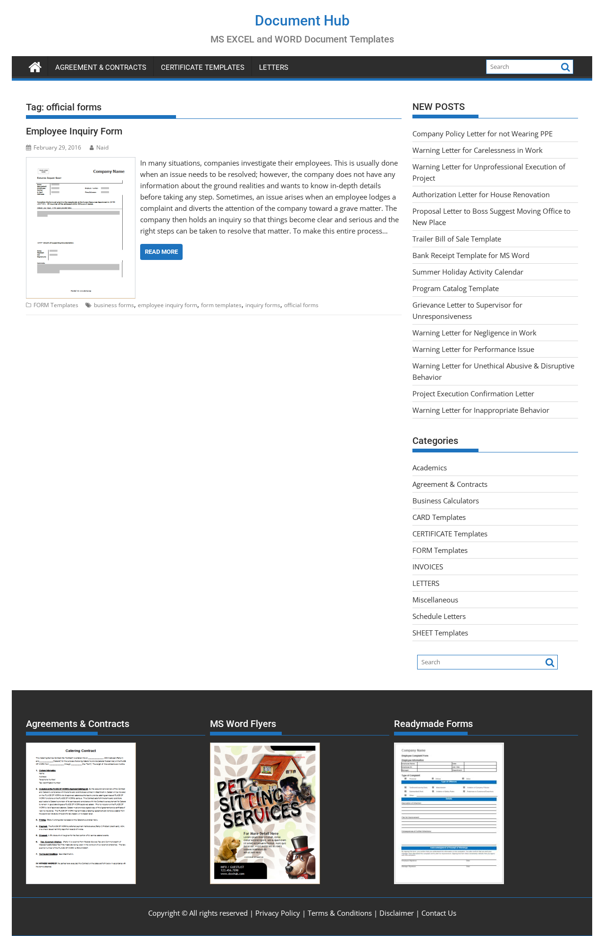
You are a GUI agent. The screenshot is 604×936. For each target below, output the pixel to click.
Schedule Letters (439, 616)
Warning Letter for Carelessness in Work (477, 150)
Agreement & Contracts (100, 67)
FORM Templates (56, 305)
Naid (102, 147)
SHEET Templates (440, 632)
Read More (161, 251)
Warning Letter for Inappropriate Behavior (480, 410)
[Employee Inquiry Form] (80, 162)
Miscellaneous (435, 599)
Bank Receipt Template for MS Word (470, 255)
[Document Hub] (35, 66)
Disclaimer (396, 913)
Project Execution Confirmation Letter (473, 393)
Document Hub (302, 20)
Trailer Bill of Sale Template (456, 238)
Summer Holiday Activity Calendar (467, 271)
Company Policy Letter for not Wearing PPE (482, 133)
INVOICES (427, 566)
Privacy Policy (277, 913)
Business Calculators (445, 500)
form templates (221, 305)
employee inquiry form (167, 305)
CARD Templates (439, 517)
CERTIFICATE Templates (202, 67)
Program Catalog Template (455, 288)
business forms (114, 305)
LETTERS (273, 67)
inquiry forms (262, 305)
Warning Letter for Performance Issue (473, 349)
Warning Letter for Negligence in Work (474, 332)
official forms (301, 305)
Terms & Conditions (340, 913)
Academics (429, 467)
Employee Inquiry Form (74, 131)
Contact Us (438, 913)
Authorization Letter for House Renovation (481, 194)
